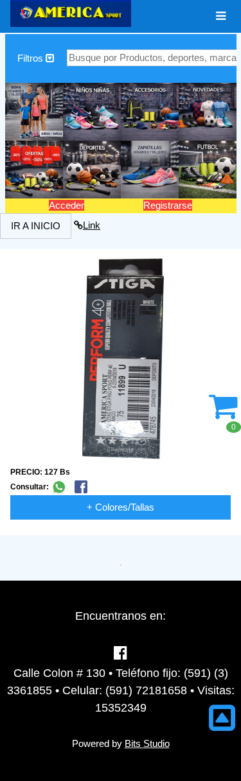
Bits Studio (147, 743)
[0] (223, 413)
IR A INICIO (35, 225)
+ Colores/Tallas (120, 507)
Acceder (66, 205)
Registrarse (167, 205)
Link (91, 225)
